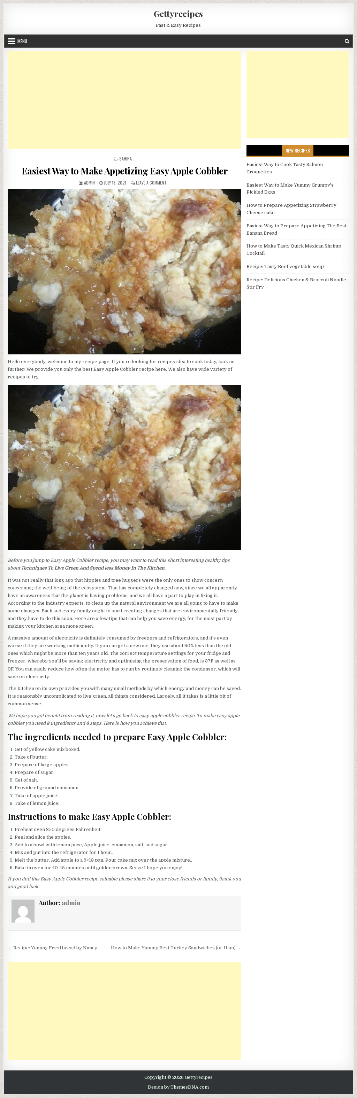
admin (89, 183)
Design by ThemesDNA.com (178, 1087)
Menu (22, 41)
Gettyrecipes (178, 13)
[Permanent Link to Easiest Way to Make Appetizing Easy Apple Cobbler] (124, 271)
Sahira (125, 159)
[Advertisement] (124, 100)
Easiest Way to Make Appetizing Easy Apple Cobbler (125, 171)
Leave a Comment (151, 183)
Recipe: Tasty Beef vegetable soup (285, 266)
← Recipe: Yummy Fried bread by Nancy (52, 947)
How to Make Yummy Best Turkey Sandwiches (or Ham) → (176, 947)
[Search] (347, 41)
